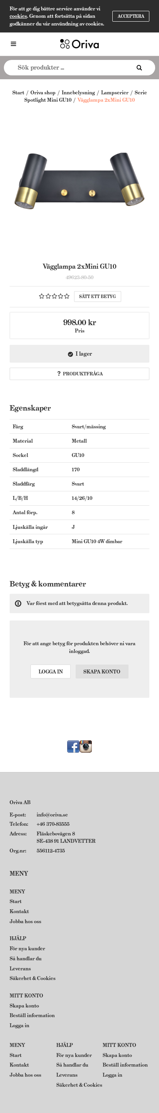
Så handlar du (26, 958)
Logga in (51, 671)
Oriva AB (20, 802)
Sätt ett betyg (97, 296)
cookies (18, 16)
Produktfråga (83, 374)
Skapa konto (101, 671)
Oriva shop (43, 92)
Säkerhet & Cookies (33, 978)
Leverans (20, 968)
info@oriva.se (52, 814)
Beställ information (32, 1015)
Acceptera (131, 16)
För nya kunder (27, 948)
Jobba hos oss (25, 921)
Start (18, 92)
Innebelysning (78, 92)
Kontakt (19, 911)
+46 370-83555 (53, 824)
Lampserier (115, 92)
